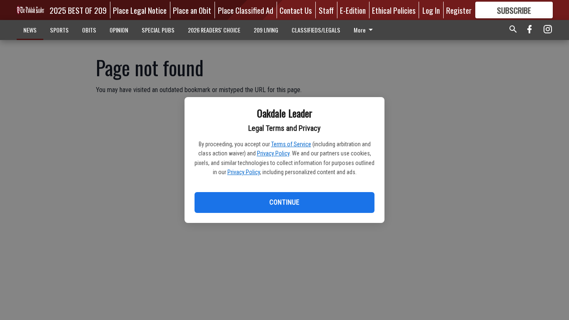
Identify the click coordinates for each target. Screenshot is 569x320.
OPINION (119, 29)
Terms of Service (291, 144)
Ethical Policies (394, 10)
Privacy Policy (273, 153)
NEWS (30, 29)
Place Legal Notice (140, 10)
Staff (326, 10)
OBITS (89, 29)
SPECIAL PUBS (158, 29)
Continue (284, 202)
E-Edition (353, 10)
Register (459, 10)
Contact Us (296, 10)
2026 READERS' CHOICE (214, 29)
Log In (431, 10)
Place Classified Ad (245, 10)
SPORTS (59, 29)
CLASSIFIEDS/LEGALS (316, 29)
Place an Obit (192, 10)
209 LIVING (266, 29)
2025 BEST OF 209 (78, 10)
